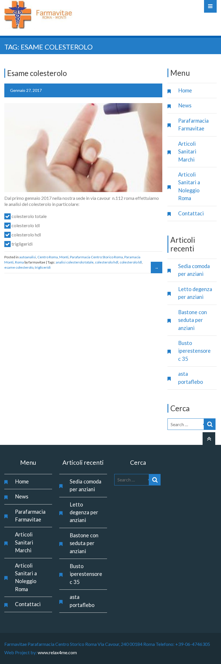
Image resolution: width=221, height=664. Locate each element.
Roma (19, 262)
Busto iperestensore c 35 (194, 351)
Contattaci (191, 213)
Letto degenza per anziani (195, 293)
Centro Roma (47, 257)
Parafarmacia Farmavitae (193, 124)
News (184, 105)
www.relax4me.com (57, 652)
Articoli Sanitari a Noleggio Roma (189, 186)
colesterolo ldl (131, 262)
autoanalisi (27, 257)
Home (185, 90)
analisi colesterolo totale (75, 262)
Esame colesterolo (37, 73)
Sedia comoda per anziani (194, 270)
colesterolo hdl (106, 262)
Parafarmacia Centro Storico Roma (96, 257)
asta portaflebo (190, 378)
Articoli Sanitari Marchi (187, 152)
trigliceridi (43, 267)
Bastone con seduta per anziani (192, 320)
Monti (63, 257)
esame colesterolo (18, 267)
